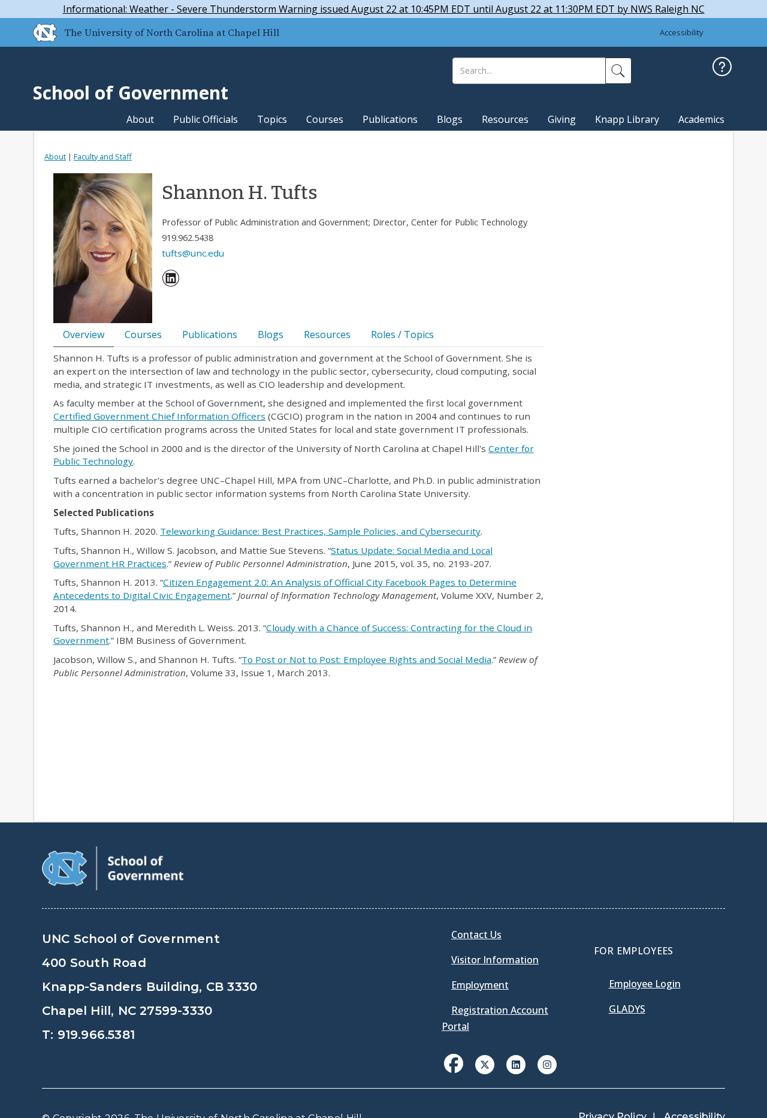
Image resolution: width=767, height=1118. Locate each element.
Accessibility (681, 32)
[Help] (722, 68)
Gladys (627, 1008)
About (140, 119)
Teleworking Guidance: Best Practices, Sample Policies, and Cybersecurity (320, 531)
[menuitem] (171, 280)
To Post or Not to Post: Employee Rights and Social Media (366, 659)
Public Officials (205, 119)
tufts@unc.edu (193, 253)
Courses (324, 119)
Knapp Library (627, 119)
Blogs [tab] (270, 334)
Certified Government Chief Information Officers (159, 416)
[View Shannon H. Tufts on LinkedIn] (171, 280)
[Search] (618, 71)
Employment (480, 985)
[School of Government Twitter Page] (485, 1063)
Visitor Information (495, 959)
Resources (505, 119)
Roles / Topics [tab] (402, 334)
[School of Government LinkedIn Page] (516, 1063)
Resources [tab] (327, 334)
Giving (562, 119)
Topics (272, 119)
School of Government (130, 92)
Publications (390, 119)
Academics (701, 119)
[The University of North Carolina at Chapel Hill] (40, 32)
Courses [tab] (143, 334)
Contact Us (476, 934)
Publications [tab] (209, 334)
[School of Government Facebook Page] (454, 1063)
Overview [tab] (83, 334)
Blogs (450, 119)
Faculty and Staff (103, 156)
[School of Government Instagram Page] (547, 1063)
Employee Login (645, 983)
